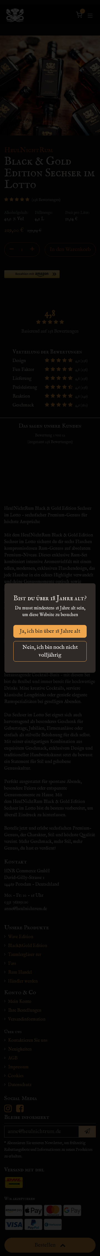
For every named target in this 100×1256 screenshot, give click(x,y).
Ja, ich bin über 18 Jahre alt (50, 631)
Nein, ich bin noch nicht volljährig (50, 651)
